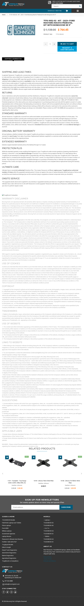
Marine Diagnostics (8, 555)
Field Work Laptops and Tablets (11, 523)
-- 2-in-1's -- (47, 528)
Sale (26, 456)
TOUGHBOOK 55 (48, 523)
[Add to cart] (7, 457)
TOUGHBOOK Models (8, 520)
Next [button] (81, 473)
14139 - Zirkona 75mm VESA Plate (43, 481)
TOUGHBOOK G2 (49, 531)
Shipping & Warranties (13, 59)
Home (3, 14)
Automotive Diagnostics (9, 552)
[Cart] (65, 11)
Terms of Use (48, 559)
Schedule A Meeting (55, 11)
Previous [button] (2, 473)
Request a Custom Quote (67, 49)
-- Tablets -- (47, 536)
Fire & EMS (5, 528)
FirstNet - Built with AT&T (9, 542)
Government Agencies (8, 533)
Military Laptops (7, 531)
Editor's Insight (6, 547)
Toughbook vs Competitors (10, 561)
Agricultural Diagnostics (9, 558)
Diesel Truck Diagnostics (9, 550)
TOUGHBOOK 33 (48, 533)
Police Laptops (6, 525)
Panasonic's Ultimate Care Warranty (12, 539)
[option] (15, 473)
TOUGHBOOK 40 (48, 525)
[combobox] (65, 6)
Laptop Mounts (6, 536)
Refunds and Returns (50, 561)
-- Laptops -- (47, 520)
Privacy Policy (47, 557)
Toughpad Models (7, 544)
